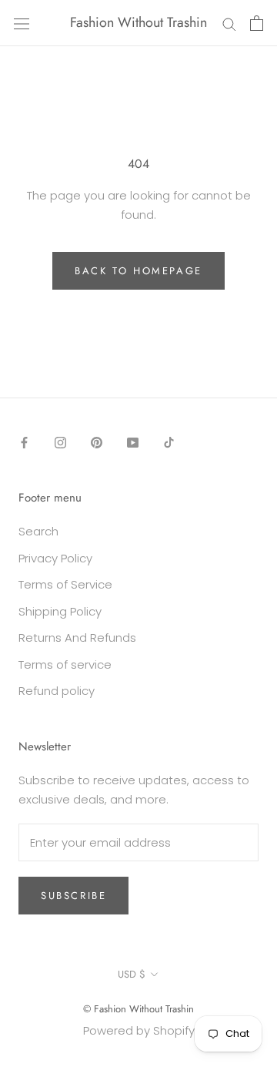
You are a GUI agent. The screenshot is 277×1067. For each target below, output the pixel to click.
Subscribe (73, 895)
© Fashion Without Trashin (138, 1009)
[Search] (229, 22)
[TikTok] (169, 442)
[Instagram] (60, 442)
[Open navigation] (21, 23)
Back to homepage (138, 270)
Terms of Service (65, 584)
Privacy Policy (55, 558)
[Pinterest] (96, 442)
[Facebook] (24, 442)
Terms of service (65, 664)
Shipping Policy (60, 611)
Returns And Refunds (77, 637)
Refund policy (56, 691)
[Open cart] (256, 23)
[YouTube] (132, 442)
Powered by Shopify (139, 1030)
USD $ (131, 974)
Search (38, 531)
